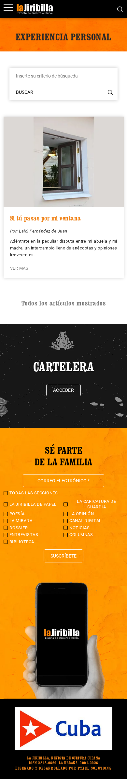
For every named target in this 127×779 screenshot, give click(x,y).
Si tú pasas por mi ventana (45, 218)
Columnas (81, 534)
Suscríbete (63, 556)
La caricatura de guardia (96, 504)
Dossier (18, 527)
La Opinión (81, 513)
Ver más (19, 268)
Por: (14, 231)
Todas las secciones (33, 492)
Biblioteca (21, 541)
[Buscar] (120, 8)
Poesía (17, 513)
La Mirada (21, 520)
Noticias (79, 527)
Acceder (63, 390)
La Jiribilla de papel (33, 504)
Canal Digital (85, 520)
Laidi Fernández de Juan (43, 231)
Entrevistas (23, 534)
